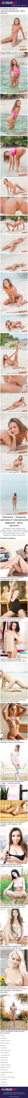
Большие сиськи (5, 1040)
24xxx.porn (11, 1096)
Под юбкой (4, 1079)
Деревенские (4, 1062)
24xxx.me (23, 5)
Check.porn (16, 1096)
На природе (4, 1069)
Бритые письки (5, 1043)
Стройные (3, 1082)
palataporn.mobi (12, 1092)
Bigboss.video (16, 5)
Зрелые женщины (6, 1065)
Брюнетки (3, 1045)
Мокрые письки (5, 1067)
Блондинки (4, 1038)
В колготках (4, 1048)
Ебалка (3, 1035)
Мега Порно (4, 1084)
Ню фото (3, 1074)
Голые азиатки (5, 1052)
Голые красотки (5, 1055)
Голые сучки (4, 1060)
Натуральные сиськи (6, 1072)
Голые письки (4, 1057)
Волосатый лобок (6, 1050)
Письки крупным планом (8, 1077)
